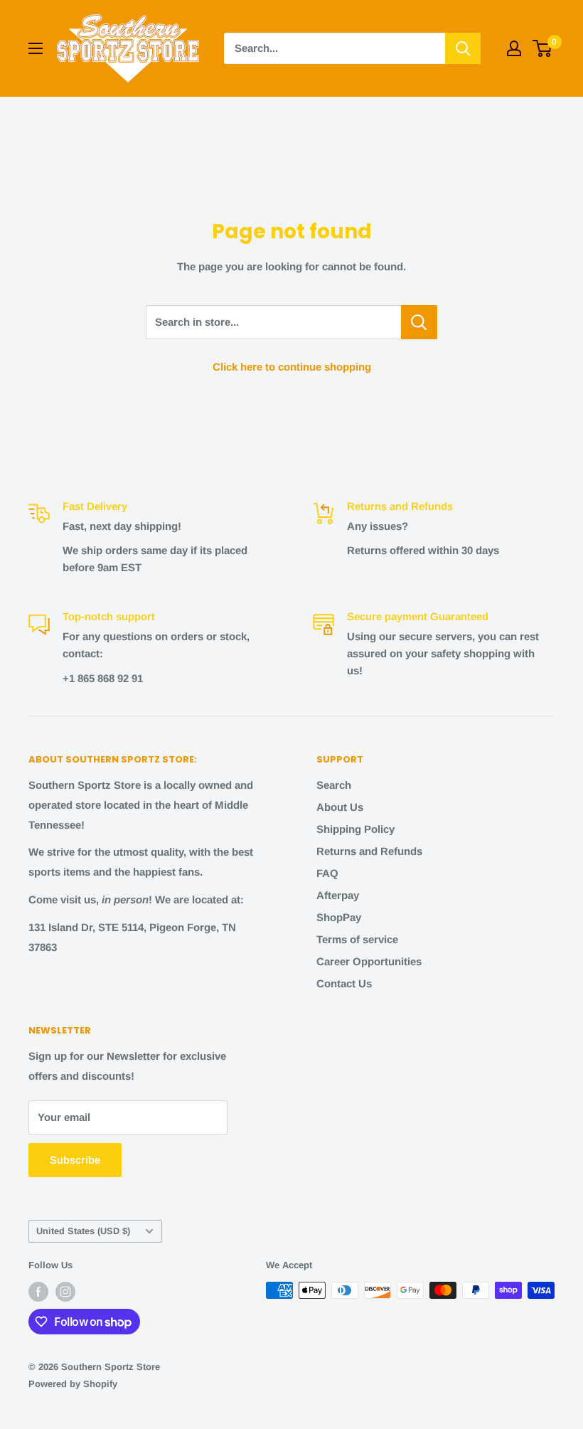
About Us (339, 807)
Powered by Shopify (72, 1383)
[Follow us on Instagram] (65, 1292)
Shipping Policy (355, 829)
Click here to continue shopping (292, 367)
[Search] (463, 48)
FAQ (327, 873)
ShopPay (338, 917)
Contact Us (344, 983)
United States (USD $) (83, 1231)
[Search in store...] (419, 322)
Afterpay (337, 895)
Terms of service (357, 939)
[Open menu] (35, 48)
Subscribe (75, 1160)
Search (333, 785)
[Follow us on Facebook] (38, 1292)
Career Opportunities (369, 961)
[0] (543, 48)
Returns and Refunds (369, 851)
